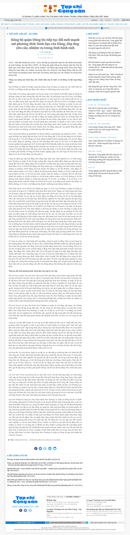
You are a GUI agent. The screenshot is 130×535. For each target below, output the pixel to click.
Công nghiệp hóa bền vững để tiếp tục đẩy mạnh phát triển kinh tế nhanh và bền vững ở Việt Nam (105, 173)
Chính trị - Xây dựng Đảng (13, 24)
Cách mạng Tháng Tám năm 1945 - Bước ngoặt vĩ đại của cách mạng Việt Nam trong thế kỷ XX (104, 129)
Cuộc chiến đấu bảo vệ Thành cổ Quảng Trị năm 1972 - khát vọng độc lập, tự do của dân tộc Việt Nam (105, 143)
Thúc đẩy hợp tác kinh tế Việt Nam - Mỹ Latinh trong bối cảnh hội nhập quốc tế (68, 28)
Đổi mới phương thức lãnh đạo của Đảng (44, 440)
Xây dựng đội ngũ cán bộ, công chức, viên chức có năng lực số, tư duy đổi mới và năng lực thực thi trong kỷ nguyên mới (105, 89)
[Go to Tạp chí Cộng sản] (65, 9)
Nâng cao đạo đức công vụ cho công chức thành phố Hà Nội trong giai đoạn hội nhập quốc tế (40, 485)
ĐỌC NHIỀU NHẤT (97, 99)
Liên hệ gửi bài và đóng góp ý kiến (65, 522)
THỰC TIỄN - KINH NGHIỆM (90, 24)
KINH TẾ (25, 24)
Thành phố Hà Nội (21, 440)
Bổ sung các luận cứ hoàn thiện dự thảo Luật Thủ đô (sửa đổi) (29, 459)
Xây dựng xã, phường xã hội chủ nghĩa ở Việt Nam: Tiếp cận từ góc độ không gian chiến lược (104, 55)
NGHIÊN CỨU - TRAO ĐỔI (106, 24)
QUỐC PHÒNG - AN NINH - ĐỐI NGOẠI (52, 24)
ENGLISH (108, 20)
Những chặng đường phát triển (25, 507)
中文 (101, 20)
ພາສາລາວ (94, 20)
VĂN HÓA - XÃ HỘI (34, 24)
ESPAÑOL (116, 20)
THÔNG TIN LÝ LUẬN (121, 24)
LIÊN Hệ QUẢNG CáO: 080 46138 (103, 522)
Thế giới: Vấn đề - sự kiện (72, 24)
